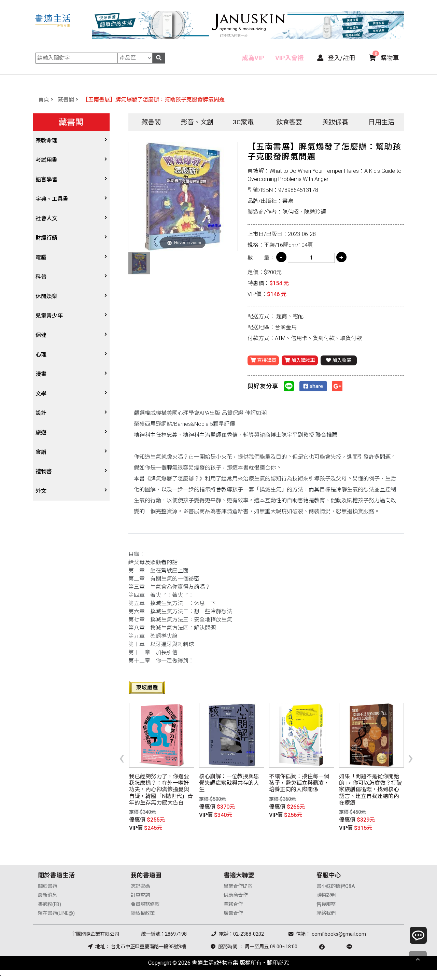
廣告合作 (233, 913)
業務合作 (233, 904)
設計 (41, 413)
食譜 (41, 452)
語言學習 (46, 179)
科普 (41, 277)
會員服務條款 (145, 904)
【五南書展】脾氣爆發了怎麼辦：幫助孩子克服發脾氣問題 (154, 99)
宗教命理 (46, 140)
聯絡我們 (326, 913)
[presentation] (122, 757)
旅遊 (41, 432)
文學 (41, 393)
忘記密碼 (140, 886)
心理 (41, 354)
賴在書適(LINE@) (56, 913)
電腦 (41, 257)
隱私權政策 (143, 913)
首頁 (43, 99)
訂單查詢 (140, 895)
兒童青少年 (49, 315)
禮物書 (44, 471)
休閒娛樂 (46, 296)
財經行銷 (46, 238)
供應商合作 (236, 895)
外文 (41, 491)
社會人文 (46, 218)
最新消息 (47, 895)
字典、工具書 (52, 199)
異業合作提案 (238, 886)
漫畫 (41, 374)
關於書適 (47, 886)
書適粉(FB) (49, 904)
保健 (41, 335)
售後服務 (326, 904)
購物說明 (326, 895)
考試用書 (46, 160)
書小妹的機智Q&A (335, 886)
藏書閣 (66, 99)
